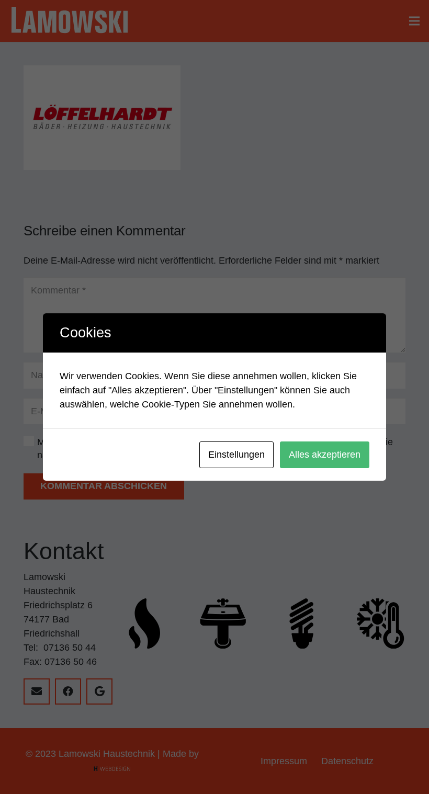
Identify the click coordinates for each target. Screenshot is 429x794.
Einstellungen (236, 454)
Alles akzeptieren (324, 454)
